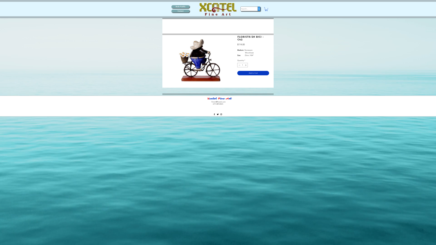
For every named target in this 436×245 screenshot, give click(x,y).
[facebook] (214, 114)
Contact (180, 11)
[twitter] (218, 114)
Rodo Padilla (180, 7)
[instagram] (221, 114)
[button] (266, 9)
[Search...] (259, 9)
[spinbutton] (242, 65)
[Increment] (246, 65)
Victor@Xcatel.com (218, 102)
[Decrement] (239, 65)
